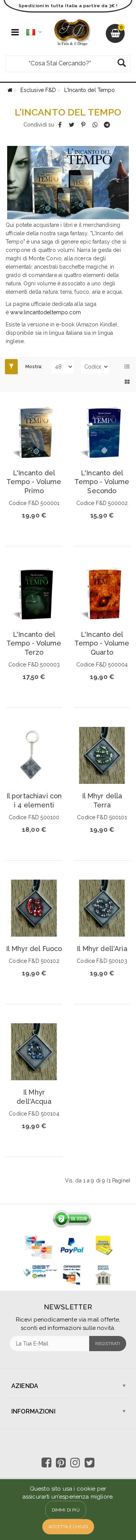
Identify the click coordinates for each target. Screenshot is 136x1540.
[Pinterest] (83, 124)
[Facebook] (60, 124)
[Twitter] (71, 124)
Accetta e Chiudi (68, 1526)
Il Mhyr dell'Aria (102, 949)
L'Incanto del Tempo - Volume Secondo (101, 482)
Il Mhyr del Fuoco (34, 949)
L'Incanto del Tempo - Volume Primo (33, 482)
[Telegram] (106, 124)
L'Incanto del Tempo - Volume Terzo (33, 643)
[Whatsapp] (95, 124)
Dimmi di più (66, 1510)
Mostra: (33, 366)
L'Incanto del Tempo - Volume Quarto (101, 643)
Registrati (107, 1343)
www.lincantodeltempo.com (45, 312)
